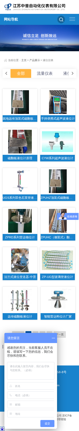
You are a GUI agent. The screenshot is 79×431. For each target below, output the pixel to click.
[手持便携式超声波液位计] (58, 102)
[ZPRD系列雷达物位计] (20, 221)
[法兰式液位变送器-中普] (20, 260)
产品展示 (34, 60)
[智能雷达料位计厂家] (58, 300)
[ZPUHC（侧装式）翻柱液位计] (58, 221)
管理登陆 (61, 419)
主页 (24, 60)
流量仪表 (45, 73)
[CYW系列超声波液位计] (57, 141)
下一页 (60, 334)
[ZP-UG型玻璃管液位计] (57, 260)
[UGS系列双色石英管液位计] (20, 181)
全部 (21, 73)
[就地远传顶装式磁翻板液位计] (20, 102)
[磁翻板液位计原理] (20, 141)
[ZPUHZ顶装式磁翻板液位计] (58, 181)
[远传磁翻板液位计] (20, 300)
